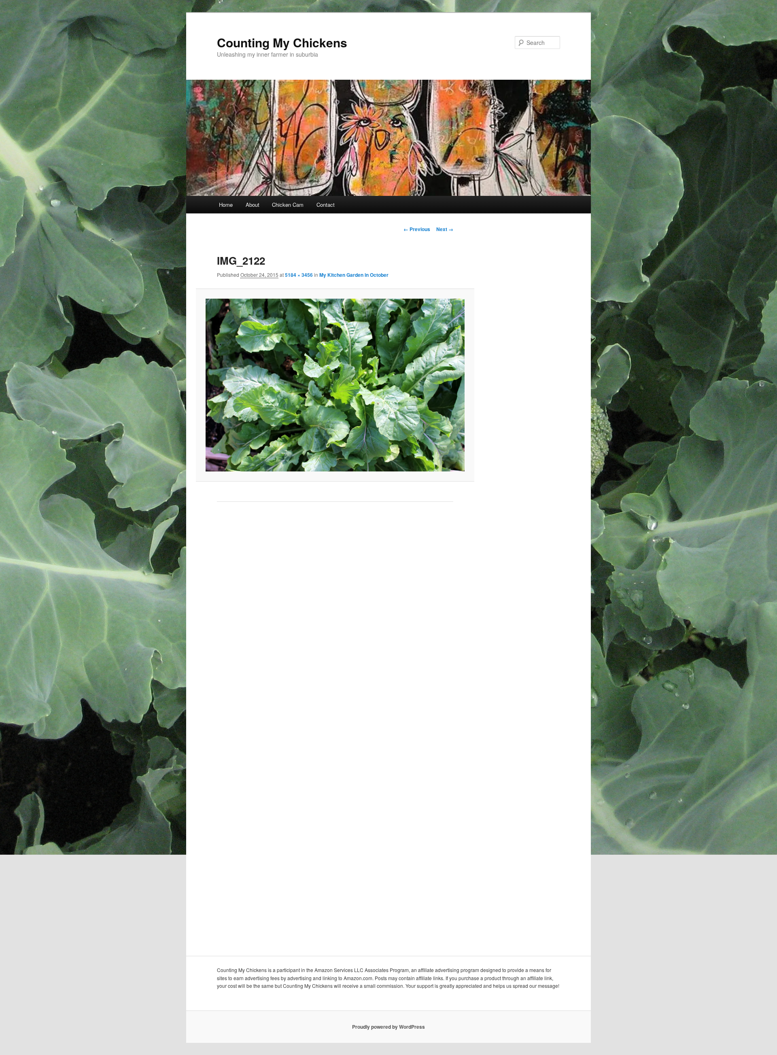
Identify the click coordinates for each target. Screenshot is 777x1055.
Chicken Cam (288, 204)
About (252, 204)
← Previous (416, 229)
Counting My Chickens (282, 42)
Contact (325, 204)
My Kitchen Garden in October (353, 274)
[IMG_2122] (335, 385)
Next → (444, 229)
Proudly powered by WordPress (388, 1026)
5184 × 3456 (299, 274)
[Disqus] (335, 622)
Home (226, 204)
